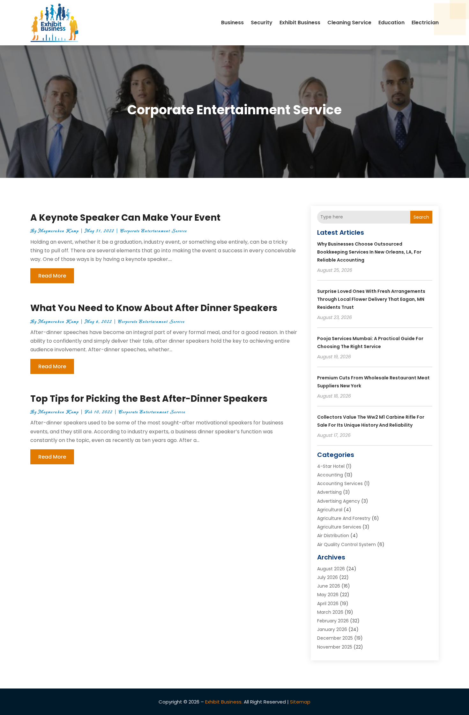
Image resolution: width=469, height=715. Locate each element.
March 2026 (330, 612)
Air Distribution (333, 535)
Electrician (425, 22)
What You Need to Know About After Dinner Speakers (153, 308)
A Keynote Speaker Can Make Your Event (125, 217)
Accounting (330, 475)
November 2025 (334, 647)
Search (421, 217)
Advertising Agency (338, 501)
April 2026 (328, 603)
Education (391, 22)
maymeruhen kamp (58, 231)
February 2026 (333, 621)
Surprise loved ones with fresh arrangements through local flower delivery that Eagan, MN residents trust (371, 299)
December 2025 (335, 638)
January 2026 (332, 629)
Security (261, 22)
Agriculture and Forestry (343, 518)
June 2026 (328, 586)
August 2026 (331, 569)
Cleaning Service (349, 22)
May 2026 (328, 594)
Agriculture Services (339, 527)
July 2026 (327, 577)
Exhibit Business (299, 22)
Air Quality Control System (346, 544)
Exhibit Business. (223, 701)
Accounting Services (340, 483)
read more (52, 275)
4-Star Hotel (331, 466)
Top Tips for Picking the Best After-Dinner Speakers (148, 398)
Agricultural (329, 509)
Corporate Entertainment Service (153, 231)
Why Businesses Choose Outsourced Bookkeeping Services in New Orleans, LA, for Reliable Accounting (369, 252)
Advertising (329, 492)
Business (232, 22)
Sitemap (300, 701)
